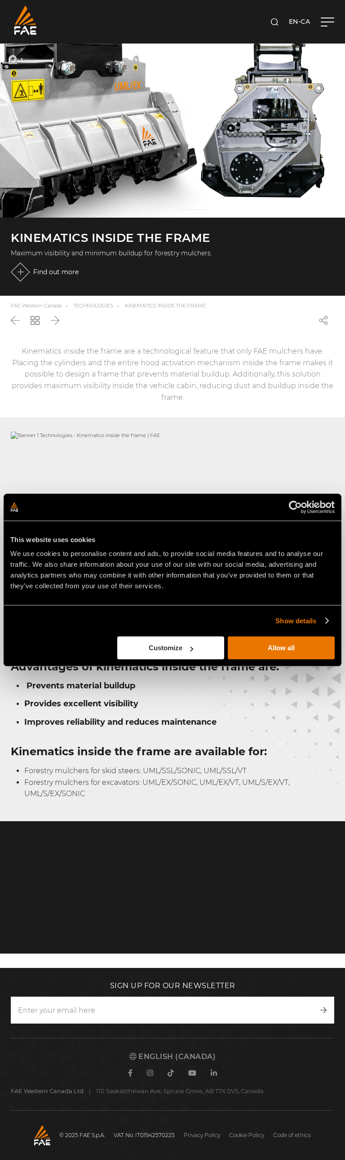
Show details (295, 621)
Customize (165, 648)
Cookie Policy (246, 1135)
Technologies (93, 305)
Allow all (281, 648)
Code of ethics (292, 1135)
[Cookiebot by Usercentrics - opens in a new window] (295, 507)
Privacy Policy (202, 1135)
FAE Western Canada (36, 305)
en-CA (299, 22)
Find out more (56, 272)
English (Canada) (176, 1056)
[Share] (323, 320)
